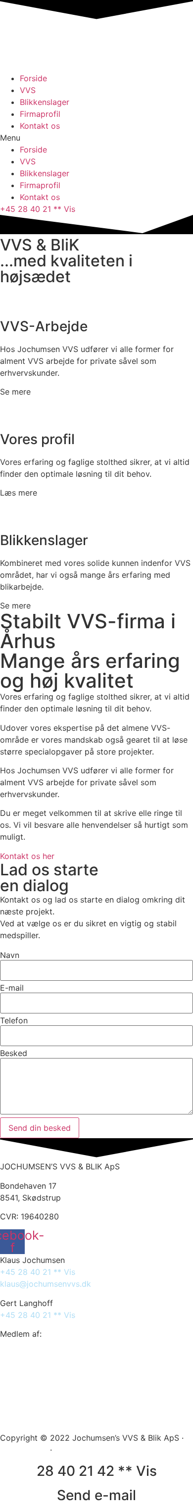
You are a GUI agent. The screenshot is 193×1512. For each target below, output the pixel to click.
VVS (28, 90)
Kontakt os (40, 126)
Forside (33, 78)
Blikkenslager (44, 102)
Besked (13, 1053)
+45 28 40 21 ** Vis (37, 1272)
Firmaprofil (40, 114)
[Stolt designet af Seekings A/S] (58, 1450)
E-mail (12, 988)
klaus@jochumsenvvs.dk (45, 1284)
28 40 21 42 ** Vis (97, 1470)
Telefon (14, 1020)
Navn (9, 955)
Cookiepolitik (24, 1450)
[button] (96, 138)
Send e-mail (96, 1495)
